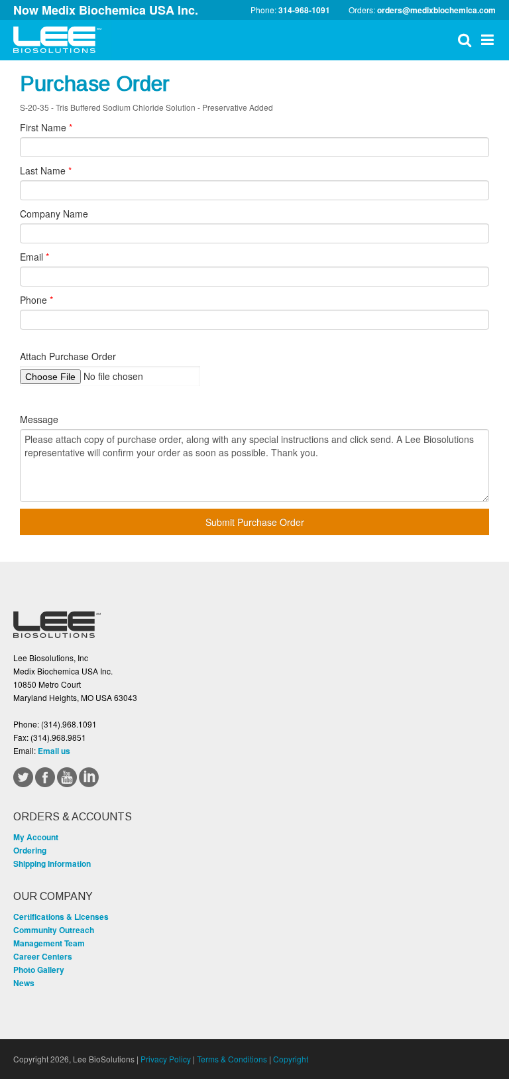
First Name (46, 127)
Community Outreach (53, 930)
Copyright (290, 1058)
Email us (54, 751)
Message (39, 419)
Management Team (49, 943)
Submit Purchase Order (254, 522)
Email (34, 256)
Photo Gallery (38, 970)
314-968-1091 (304, 10)
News (23, 983)
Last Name (46, 170)
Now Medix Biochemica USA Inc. (105, 10)
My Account (35, 837)
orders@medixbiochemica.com (436, 10)
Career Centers (42, 956)
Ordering (29, 850)
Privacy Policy (166, 1058)
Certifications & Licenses (61, 916)
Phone (36, 299)
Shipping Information (52, 863)
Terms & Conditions (232, 1058)
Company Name (54, 213)
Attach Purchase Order (68, 356)
